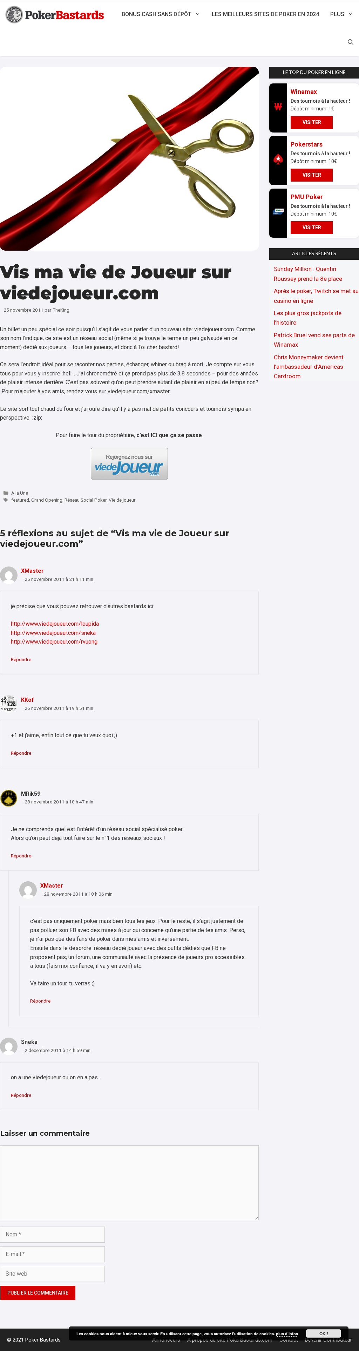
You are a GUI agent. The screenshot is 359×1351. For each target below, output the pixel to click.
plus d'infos (287, 1333)
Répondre (21, 659)
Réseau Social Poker (86, 500)
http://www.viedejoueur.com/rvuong (54, 641)
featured (20, 500)
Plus (337, 14)
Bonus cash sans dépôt (156, 14)
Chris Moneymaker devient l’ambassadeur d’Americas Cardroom (309, 367)
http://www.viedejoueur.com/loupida (55, 623)
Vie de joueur (122, 500)
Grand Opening (46, 500)
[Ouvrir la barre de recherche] (350, 42)
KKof (27, 700)
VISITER (312, 122)
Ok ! (323, 1333)
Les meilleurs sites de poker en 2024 (265, 14)
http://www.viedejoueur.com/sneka (53, 633)
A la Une (19, 493)
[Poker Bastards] (56, 14)
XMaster (32, 571)
